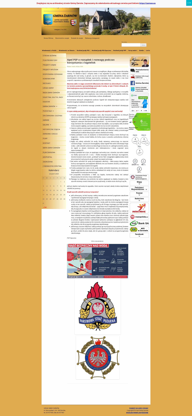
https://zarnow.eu (147, 3)
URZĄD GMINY (48, 88)
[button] (56, 106)
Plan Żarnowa (49, 152)
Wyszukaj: (124, 42)
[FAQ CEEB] (139, 102)
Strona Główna (48, 38)
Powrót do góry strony (138, 408)
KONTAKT (46, 143)
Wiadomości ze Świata (66, 50)
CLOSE (189, 3)
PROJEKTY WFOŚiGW (50, 69)
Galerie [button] (46, 125)
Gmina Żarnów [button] (49, 106)
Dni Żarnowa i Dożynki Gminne (52, 118)
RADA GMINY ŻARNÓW (51, 93)
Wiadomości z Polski (49, 50)
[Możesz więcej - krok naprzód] (139, 208)
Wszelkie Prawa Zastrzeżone (137, 413)
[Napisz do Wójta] (139, 62)
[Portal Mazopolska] (139, 217)
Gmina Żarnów (60, 15)
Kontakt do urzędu (77, 38)
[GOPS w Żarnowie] (139, 89)
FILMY (45, 138)
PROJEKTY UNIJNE (49, 65)
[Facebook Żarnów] (139, 83)
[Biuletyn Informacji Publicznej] (139, 77)
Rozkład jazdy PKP (119, 50)
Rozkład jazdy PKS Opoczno (101, 50)
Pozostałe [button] (47, 111)
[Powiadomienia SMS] (139, 70)
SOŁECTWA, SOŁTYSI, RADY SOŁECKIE (53, 99)
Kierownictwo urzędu (62, 38)
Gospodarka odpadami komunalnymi (52, 76)
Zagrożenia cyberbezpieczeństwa (52, 164)
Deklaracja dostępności (92, 38)
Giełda (141, 50)
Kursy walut (132, 50)
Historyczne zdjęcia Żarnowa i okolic (51, 131)
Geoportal (47, 157)
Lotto (148, 50)
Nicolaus (47, 83)
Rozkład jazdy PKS (83, 50)
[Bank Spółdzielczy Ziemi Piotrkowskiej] (139, 223)
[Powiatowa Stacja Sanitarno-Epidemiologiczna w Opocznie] (139, 177)
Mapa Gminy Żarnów (51, 148)
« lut (45, 207)
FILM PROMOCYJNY (50, 60)
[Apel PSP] (97, 261)
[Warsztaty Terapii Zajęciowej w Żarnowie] (139, 229)
